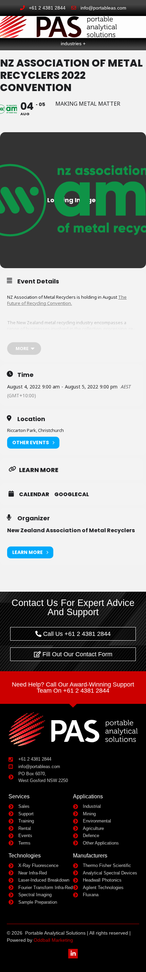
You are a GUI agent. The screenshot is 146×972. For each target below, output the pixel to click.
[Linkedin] (72, 953)
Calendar (34, 494)
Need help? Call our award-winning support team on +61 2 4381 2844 (73, 687)
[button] (135, 29)
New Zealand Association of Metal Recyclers (71, 530)
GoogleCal (71, 494)
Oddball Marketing (53, 940)
